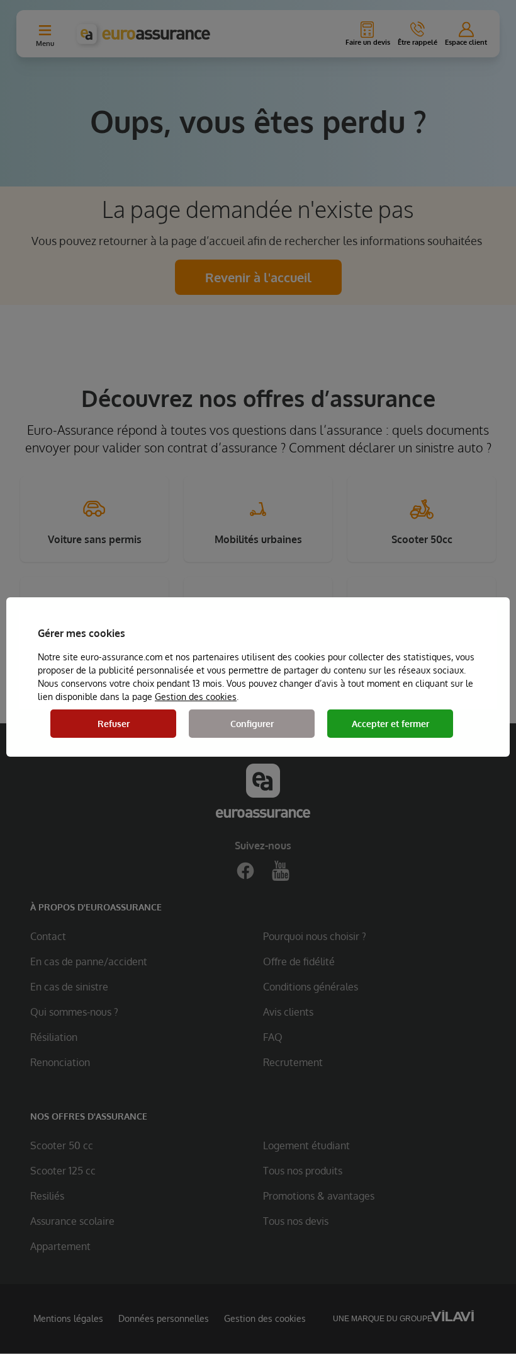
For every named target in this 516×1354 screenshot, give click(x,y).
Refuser (114, 723)
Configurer (252, 723)
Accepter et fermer (390, 723)
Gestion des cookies (196, 696)
